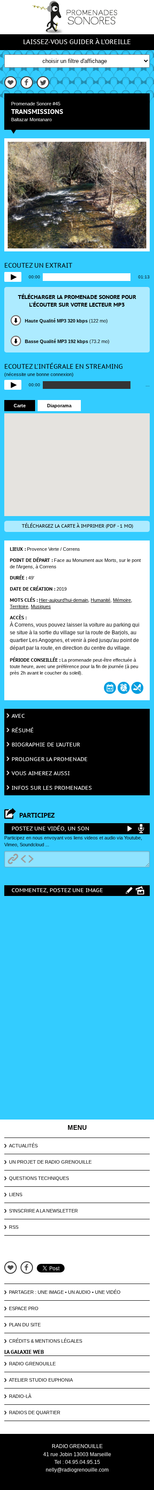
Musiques (41, 606)
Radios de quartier (34, 1412)
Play (12, 277)
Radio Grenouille (32, 1363)
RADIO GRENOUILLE (77, 1446)
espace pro (23, 1308)
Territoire (19, 606)
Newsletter (62, 1210)
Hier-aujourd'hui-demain (63, 600)
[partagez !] (10, 82)
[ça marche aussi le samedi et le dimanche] (110, 688)
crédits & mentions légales (45, 1341)
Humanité (100, 600)
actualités (23, 1145)
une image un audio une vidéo (79, 1292)
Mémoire (122, 600)
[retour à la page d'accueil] (77, 17)
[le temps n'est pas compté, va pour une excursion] (123, 688)
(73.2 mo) (67, 341)
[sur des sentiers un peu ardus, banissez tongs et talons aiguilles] (137, 688)
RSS (13, 1227)
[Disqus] (77, 1007)
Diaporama (59, 405)
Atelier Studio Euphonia (41, 1380)
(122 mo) (66, 320)
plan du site (25, 1324)
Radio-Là (20, 1396)
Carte (20, 405)
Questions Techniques (39, 1178)
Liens (15, 1194)
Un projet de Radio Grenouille (50, 1162)
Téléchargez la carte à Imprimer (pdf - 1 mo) (77, 526)
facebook (27, 1267)
